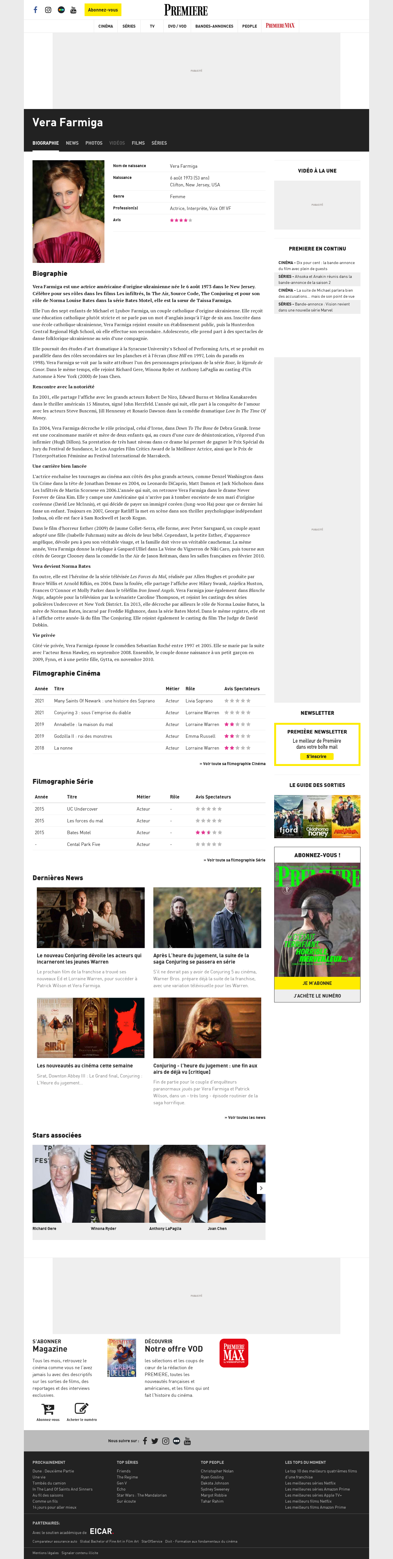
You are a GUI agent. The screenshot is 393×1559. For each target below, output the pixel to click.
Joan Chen (217, 1228)
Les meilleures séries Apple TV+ (313, 1495)
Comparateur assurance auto (55, 1541)
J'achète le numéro (317, 996)
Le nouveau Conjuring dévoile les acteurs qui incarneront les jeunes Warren (89, 958)
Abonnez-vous (103, 10)
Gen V (122, 1482)
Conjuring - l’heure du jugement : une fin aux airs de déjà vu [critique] (205, 1069)
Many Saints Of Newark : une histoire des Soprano (104, 701)
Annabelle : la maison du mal (83, 724)
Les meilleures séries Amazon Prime (317, 1489)
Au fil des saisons (48, 1495)
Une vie (39, 1476)
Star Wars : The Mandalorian (142, 1495)
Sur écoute (126, 1501)
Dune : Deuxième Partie (53, 1470)
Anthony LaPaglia (165, 1228)
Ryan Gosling (212, 1476)
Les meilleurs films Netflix (308, 1501)
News (72, 143)
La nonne (63, 748)
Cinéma (105, 26)
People (249, 26)
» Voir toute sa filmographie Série (235, 859)
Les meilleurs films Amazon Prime (315, 1507)
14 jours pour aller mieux (55, 1507)
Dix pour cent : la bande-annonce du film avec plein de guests (316, 265)
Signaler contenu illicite (80, 1553)
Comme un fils (45, 1501)
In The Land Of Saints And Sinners (63, 1489)
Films (138, 143)
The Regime (127, 1476)
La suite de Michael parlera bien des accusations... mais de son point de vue (316, 293)
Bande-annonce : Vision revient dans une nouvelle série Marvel (314, 306)
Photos (93, 143)
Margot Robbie (214, 1495)
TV (152, 26)
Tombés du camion (49, 1482)
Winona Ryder (103, 1228)
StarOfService (152, 1541)
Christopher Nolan (217, 1470)
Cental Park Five (83, 844)
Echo (121, 1489)
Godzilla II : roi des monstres (83, 736)
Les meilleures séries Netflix (310, 1482)
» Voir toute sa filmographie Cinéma (233, 763)
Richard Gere (44, 1228)
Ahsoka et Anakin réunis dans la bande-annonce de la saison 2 (315, 279)
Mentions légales (46, 1553)
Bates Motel (79, 832)
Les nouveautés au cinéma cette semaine (85, 1066)
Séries (129, 26)
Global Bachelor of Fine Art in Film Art (109, 1541)
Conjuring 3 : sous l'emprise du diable (92, 712)
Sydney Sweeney (215, 1489)
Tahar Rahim (212, 1501)
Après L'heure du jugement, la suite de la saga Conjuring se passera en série (201, 958)
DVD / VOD (177, 26)
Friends (124, 1470)
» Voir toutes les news (245, 1117)
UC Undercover (82, 809)
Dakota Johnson (215, 1482)
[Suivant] (261, 1188)
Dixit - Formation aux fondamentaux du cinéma (201, 1541)
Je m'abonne (317, 983)
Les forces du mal (85, 821)
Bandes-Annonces (214, 26)
